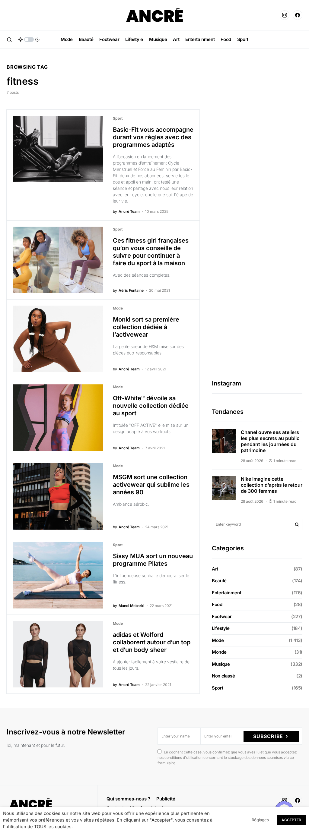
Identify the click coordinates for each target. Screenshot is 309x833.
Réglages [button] (260, 819)
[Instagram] (284, 15)
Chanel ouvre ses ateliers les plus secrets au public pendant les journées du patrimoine (270, 441)
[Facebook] (297, 15)
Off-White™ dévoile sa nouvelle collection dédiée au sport (151, 405)
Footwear (222, 616)
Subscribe (268, 736)
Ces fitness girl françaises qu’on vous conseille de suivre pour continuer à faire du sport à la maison (151, 252)
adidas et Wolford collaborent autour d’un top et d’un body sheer (151, 642)
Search (297, 524)
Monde (219, 652)
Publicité (165, 799)
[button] (9, 39)
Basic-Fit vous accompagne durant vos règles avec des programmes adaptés (153, 137)
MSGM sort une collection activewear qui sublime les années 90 (151, 484)
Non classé (223, 676)
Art (215, 569)
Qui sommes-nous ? (128, 799)
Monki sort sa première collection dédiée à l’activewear (146, 327)
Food (217, 604)
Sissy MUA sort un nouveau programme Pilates (153, 559)
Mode (118, 308)
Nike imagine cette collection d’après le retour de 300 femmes (271, 485)
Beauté (219, 580)
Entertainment (226, 593)
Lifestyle (221, 628)
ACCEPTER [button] (291, 820)
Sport (118, 118)
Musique (221, 664)
